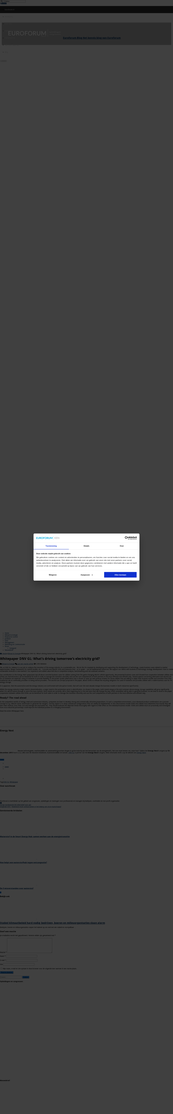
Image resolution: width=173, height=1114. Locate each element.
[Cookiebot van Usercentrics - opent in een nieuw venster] (126, 538)
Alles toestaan (120, 575)
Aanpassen (85, 575)
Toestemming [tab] (51, 546)
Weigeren (53, 575)
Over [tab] (122, 546)
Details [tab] (86, 546)
